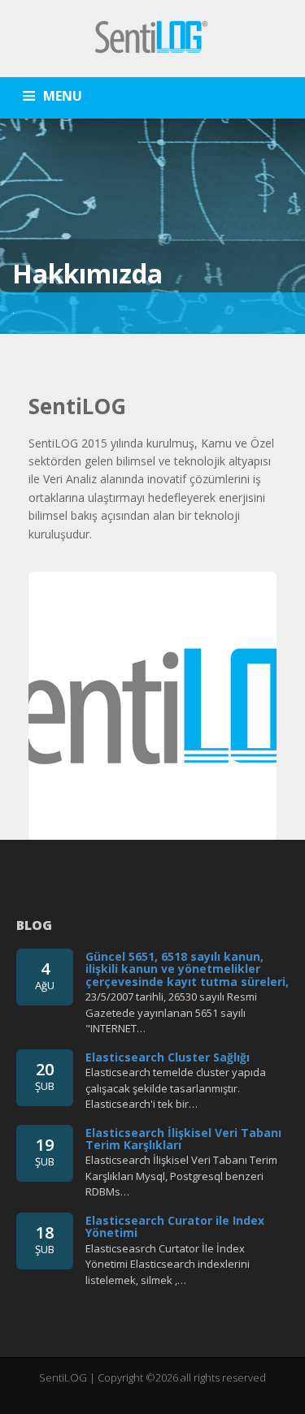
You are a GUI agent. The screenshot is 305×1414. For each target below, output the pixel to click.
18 (44, 1239)
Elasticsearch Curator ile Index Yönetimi (174, 1226)
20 (44, 1075)
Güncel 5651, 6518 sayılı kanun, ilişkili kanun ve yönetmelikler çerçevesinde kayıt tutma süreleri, (187, 969)
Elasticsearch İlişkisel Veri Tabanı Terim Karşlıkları (183, 1138)
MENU (62, 96)
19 (44, 1151)
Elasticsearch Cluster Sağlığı (167, 1057)
